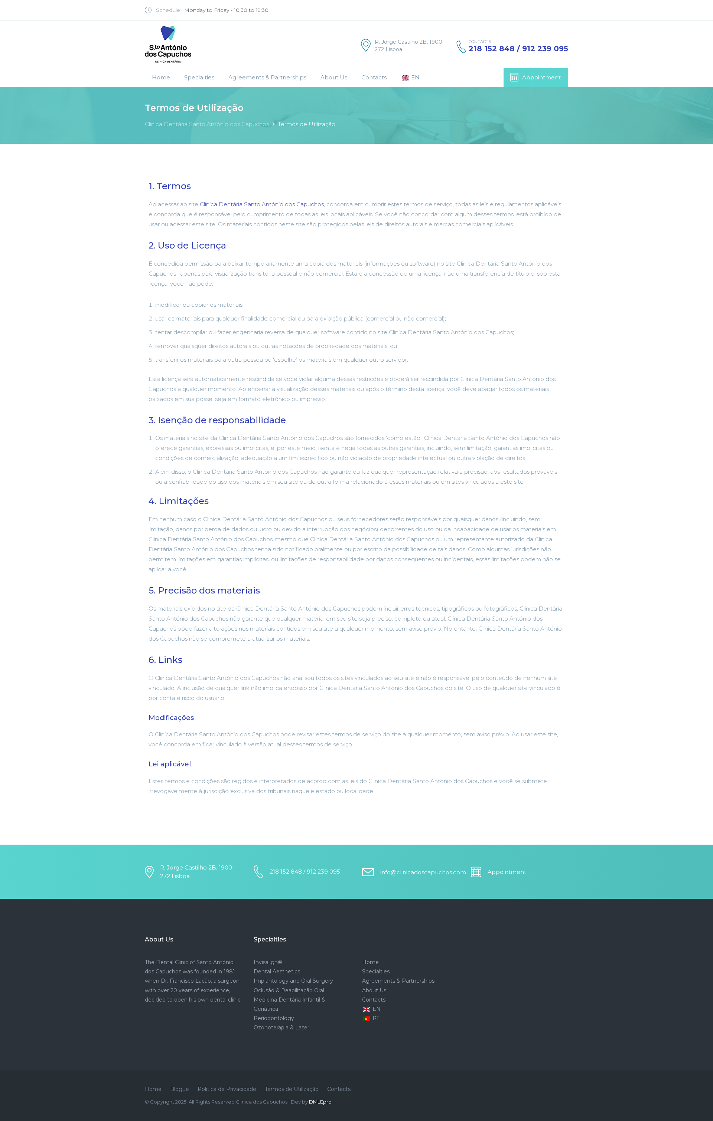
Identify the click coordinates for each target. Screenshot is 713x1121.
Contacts (374, 77)
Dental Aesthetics (277, 971)
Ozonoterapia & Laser (281, 1027)
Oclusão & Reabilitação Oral (289, 990)
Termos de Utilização (292, 1089)
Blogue (179, 1089)
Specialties (199, 77)
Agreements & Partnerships (267, 77)
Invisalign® (268, 962)
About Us (333, 77)
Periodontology (274, 1018)
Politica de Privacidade (227, 1089)
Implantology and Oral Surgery (293, 980)
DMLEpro (320, 1102)
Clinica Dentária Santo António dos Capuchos (207, 124)
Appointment (541, 77)
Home (161, 77)
